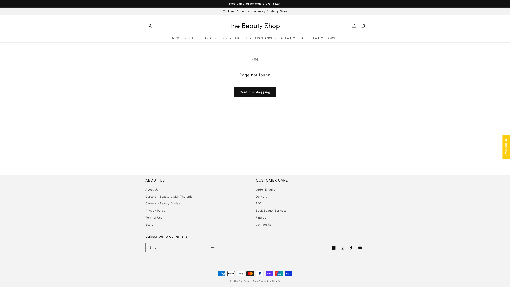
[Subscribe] (212, 247)
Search (150, 224)
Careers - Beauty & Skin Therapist (169, 196)
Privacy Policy (155, 210)
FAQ (259, 203)
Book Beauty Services (271, 210)
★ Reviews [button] (506, 147)
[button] (149, 25)
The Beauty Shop (248, 281)
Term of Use (154, 217)
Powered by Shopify (269, 281)
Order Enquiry (266, 189)
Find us (261, 217)
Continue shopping (255, 92)
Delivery (261, 196)
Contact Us (264, 224)
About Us (151, 189)
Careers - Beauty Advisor (163, 203)
